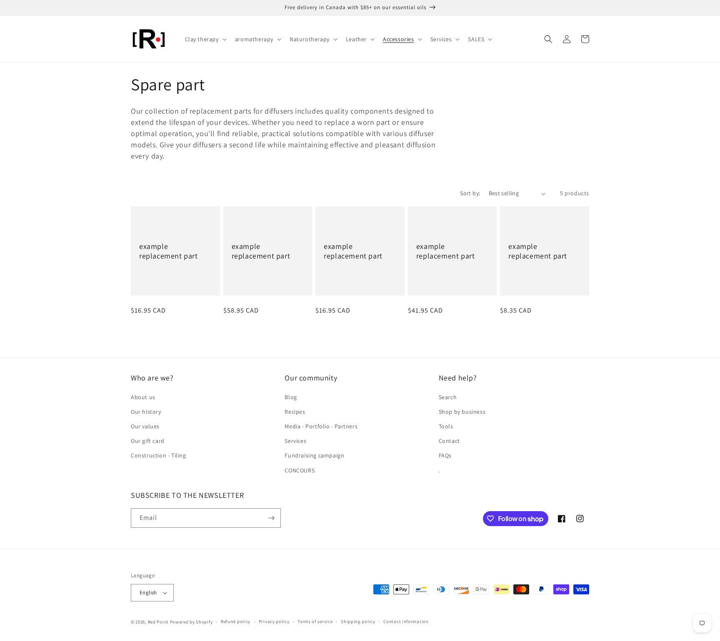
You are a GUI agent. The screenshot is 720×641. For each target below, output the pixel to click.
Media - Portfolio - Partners (321, 426)
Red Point (158, 622)
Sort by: (470, 193)
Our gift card (148, 441)
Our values (145, 426)
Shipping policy (358, 621)
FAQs (445, 455)
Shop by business (462, 411)
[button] (205, 39)
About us (143, 397)
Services (295, 441)
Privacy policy (274, 621)
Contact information (405, 621)
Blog (291, 397)
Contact (449, 441)
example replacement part (168, 251)
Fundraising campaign (314, 455)
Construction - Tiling (158, 455)
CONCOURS (300, 470)
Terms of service (315, 621)
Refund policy (235, 621)
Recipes (295, 411)
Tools (446, 426)
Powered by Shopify (191, 622)
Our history (146, 411)
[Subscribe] (271, 518)
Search (448, 397)
